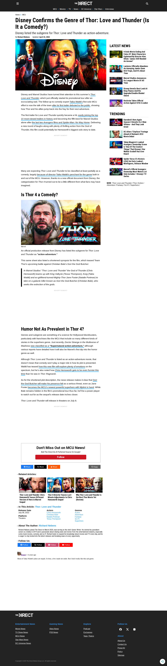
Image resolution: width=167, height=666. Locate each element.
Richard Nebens (24, 37)
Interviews (109, 9)
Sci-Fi (77, 519)
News (76, 9)
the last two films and (61, 122)
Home (17, 15)
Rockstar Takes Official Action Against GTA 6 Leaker (136, 102)
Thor (135, 183)
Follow (25, 545)
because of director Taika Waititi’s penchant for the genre (64, 174)
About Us (121, 641)
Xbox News (54, 629)
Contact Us (122, 644)
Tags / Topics (89, 636)
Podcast (87, 629)
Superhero (79, 521)
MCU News (20, 636)
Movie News (20, 629)
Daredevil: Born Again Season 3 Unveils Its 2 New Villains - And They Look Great (135, 123)
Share (28, 467)
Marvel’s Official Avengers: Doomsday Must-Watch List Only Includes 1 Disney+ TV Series (135, 172)
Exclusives (88, 632)
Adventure (79, 515)
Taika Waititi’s (76, 102)
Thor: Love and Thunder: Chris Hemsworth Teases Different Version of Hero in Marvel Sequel (32, 498)
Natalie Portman (53, 517)
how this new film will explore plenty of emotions (62, 366)
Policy (120, 652)
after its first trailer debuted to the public (71, 105)
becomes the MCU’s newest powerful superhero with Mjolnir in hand (61, 387)
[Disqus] (60, 579)
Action (77, 513)
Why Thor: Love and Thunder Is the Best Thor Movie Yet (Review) (88, 497)
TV (70, 9)
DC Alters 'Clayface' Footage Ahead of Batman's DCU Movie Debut (136, 134)
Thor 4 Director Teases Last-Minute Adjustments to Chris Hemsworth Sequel (60, 497)
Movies (63, 9)
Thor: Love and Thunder (48, 507)
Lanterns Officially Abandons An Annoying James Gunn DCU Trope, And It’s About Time (136, 69)
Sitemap (121, 655)
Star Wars (98, 9)
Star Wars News (21, 640)
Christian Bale (52, 515)
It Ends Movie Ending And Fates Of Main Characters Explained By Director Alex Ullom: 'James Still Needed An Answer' (135, 56)
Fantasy (78, 517)
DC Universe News (23, 643)
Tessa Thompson (54, 519)
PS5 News (53, 632)
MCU (55, 9)
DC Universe (86, 9)
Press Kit (121, 648)
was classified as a (57, 346)
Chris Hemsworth (54, 513)
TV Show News (21, 632)
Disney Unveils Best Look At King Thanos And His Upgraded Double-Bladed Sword (135, 92)
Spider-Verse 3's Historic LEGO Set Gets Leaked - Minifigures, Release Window (136, 161)
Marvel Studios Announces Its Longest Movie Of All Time (135, 80)
